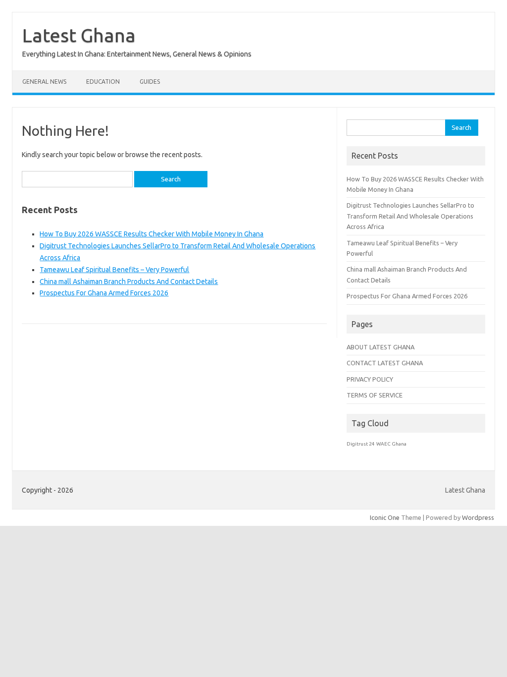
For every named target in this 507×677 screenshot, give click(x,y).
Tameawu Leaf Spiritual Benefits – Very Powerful (114, 270)
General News (44, 81)
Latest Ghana (79, 35)
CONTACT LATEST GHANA (385, 362)
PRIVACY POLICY (370, 379)
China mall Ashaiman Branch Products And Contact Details (129, 281)
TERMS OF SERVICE (375, 395)
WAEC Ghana (391, 444)
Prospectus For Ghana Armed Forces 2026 (104, 293)
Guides (150, 81)
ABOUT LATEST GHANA (380, 346)
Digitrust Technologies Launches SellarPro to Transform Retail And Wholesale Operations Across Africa (410, 216)
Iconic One (385, 517)
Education (103, 81)
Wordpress (478, 517)
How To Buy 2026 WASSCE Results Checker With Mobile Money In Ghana (151, 234)
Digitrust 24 (361, 444)
